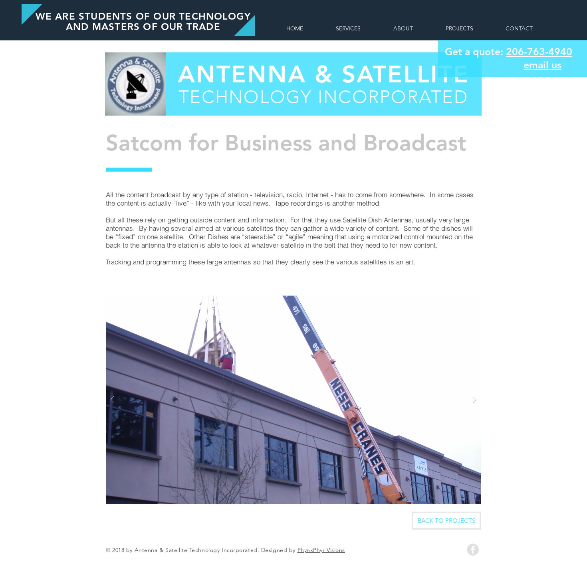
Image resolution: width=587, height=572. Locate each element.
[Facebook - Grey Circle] (473, 550)
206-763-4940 (539, 52)
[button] (293, 400)
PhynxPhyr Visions (321, 550)
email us (542, 65)
